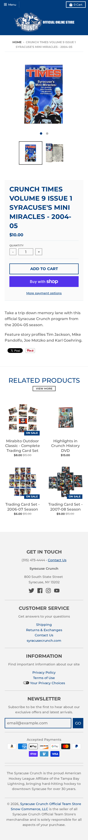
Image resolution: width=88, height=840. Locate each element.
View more (44, 388)
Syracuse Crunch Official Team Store (50, 804)
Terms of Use (44, 678)
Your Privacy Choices (47, 683)
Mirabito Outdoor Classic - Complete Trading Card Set (22, 446)
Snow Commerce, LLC (29, 809)
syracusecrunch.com (44, 640)
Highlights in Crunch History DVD (65, 446)
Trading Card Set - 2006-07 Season (22, 507)
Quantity (16, 245)
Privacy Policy (44, 672)
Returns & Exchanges (44, 630)
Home (17, 42)
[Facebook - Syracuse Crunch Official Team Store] (40, 590)
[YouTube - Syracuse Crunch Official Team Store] (57, 590)
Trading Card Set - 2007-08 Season (65, 507)
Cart (78, 4)
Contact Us (57, 560)
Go (78, 723)
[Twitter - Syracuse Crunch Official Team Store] (31, 590)
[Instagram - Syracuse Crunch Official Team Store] (48, 590)
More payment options (44, 293)
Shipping (44, 624)
